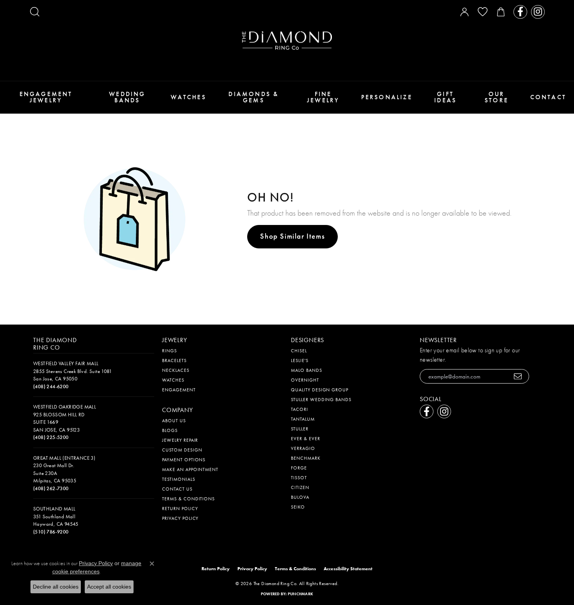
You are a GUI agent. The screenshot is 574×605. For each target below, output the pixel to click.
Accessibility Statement (348, 569)
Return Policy (180, 508)
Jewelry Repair (180, 440)
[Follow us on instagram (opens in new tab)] (538, 12)
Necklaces (175, 370)
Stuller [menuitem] (299, 429)
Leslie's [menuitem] (299, 360)
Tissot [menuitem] (299, 478)
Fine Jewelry (323, 97)
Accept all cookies (109, 587)
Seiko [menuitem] (298, 507)
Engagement (179, 390)
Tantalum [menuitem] (303, 419)
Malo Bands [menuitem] (306, 370)
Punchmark (300, 593)
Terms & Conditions (188, 499)
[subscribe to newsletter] (518, 376)
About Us (174, 421)
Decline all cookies (55, 587)
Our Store (496, 97)
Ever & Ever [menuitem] (305, 438)
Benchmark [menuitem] (306, 458)
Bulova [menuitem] (300, 497)
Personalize (386, 97)
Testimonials (178, 479)
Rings (169, 351)
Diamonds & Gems (253, 97)
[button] (34, 12)
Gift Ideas (445, 97)
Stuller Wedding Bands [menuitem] (321, 399)
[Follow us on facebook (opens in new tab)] (520, 12)
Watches (188, 97)
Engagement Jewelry (46, 97)
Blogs (170, 430)
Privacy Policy (180, 518)
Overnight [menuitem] (305, 380)
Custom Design (182, 450)
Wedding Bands (127, 97)
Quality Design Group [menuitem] (319, 390)
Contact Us (177, 489)
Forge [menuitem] (299, 468)
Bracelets (174, 360)
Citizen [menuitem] (300, 487)
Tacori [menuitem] (299, 409)
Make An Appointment (190, 469)
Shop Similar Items (292, 236)
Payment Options (183, 460)
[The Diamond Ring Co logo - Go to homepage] (287, 40)
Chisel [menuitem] (299, 351)
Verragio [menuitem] (303, 448)
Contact (548, 97)
